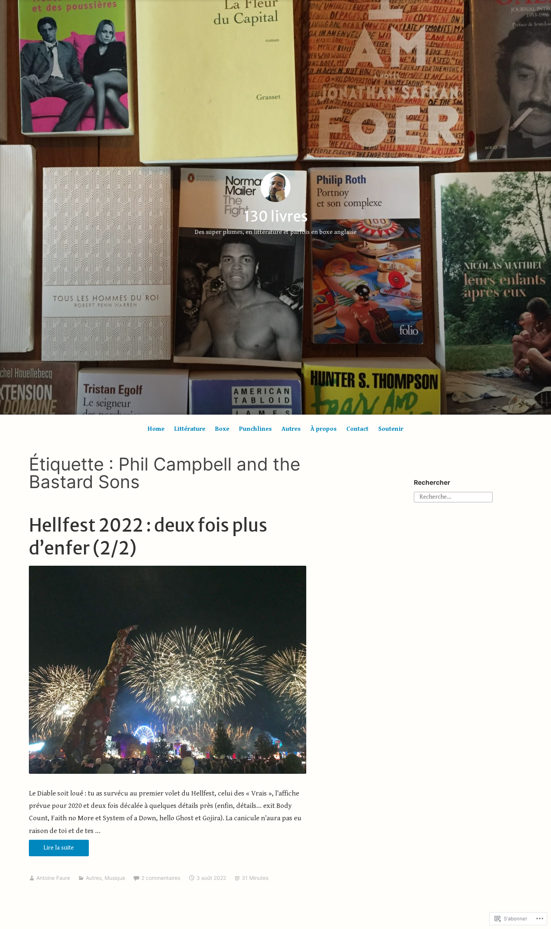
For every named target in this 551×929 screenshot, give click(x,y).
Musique (115, 878)
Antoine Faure (53, 878)
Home (156, 429)
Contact (357, 429)
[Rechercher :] (453, 496)
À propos (323, 429)
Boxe (222, 429)
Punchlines (255, 429)
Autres (291, 429)
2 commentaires (160, 878)
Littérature (189, 429)
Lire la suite (51, 850)
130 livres (276, 216)
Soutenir (390, 429)
